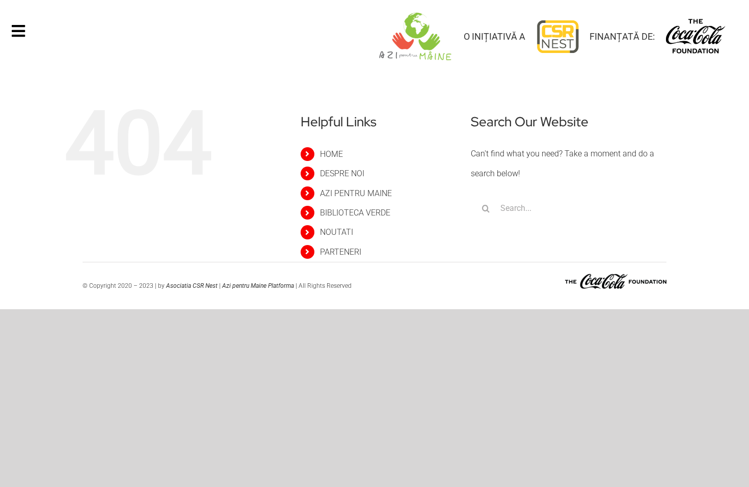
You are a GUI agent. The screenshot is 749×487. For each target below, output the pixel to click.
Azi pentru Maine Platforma (259, 285)
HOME (331, 154)
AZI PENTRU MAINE (356, 193)
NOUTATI (336, 232)
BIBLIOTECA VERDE (355, 213)
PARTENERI (340, 252)
